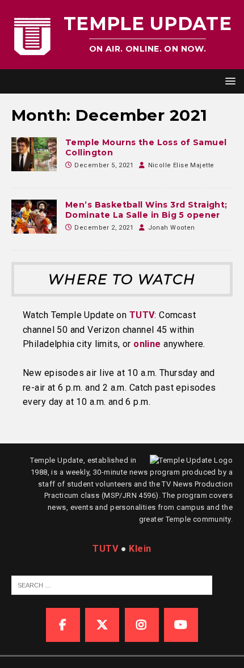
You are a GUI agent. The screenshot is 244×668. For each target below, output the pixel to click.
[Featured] (34, 154)
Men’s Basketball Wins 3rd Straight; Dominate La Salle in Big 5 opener (146, 210)
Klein (140, 548)
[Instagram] (142, 625)
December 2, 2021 (103, 227)
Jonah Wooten (171, 227)
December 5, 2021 (103, 165)
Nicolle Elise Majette (181, 165)
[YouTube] (181, 625)
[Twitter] (102, 625)
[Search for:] (111, 585)
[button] (228, 81)
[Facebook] (63, 625)
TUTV (142, 315)
